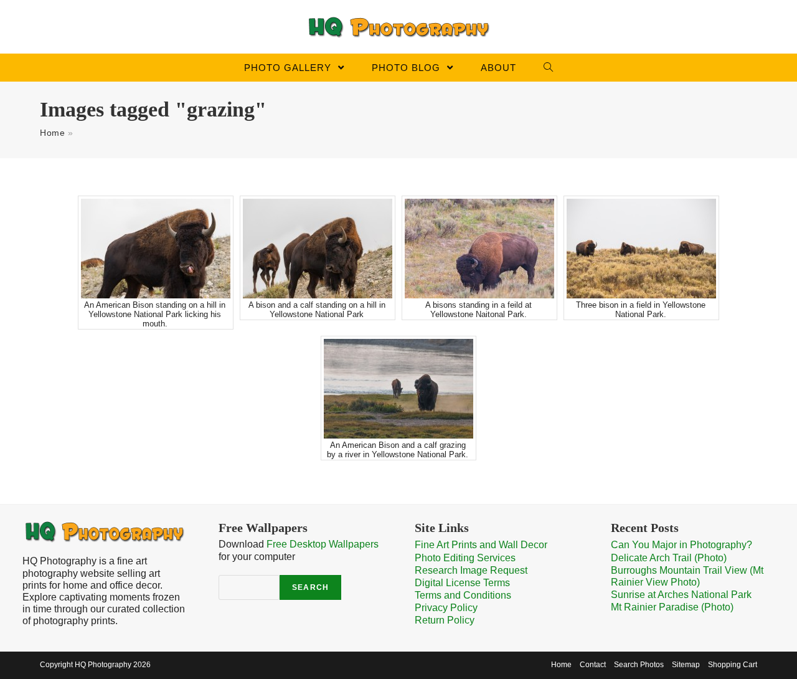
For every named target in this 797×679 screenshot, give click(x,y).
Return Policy (444, 620)
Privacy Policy (446, 607)
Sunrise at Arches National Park (681, 594)
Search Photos (639, 664)
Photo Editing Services (465, 558)
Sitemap (686, 664)
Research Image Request (471, 570)
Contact (593, 664)
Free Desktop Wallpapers (322, 544)
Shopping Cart (732, 664)
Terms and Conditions (463, 595)
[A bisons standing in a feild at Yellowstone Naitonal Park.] (479, 248)
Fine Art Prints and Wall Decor (481, 544)
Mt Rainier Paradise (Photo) (672, 607)
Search (310, 587)
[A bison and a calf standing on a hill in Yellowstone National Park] (317, 248)
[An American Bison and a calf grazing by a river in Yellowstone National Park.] (398, 389)
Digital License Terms (462, 582)
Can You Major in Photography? (681, 544)
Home (52, 133)
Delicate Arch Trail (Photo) (669, 558)
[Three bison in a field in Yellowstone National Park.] (641, 248)
